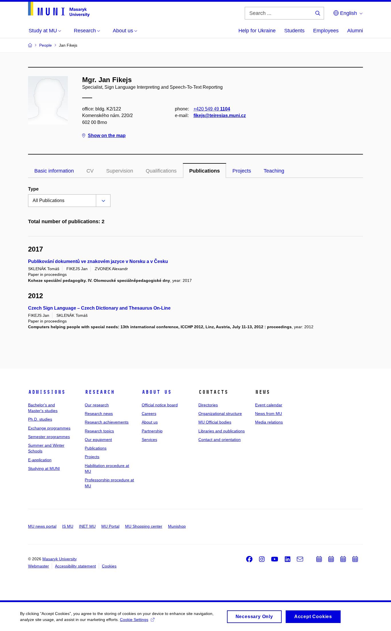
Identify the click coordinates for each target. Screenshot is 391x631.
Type (33, 189)
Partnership (152, 431)
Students (294, 30)
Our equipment (98, 439)
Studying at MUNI (44, 468)
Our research (97, 405)
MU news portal (42, 526)
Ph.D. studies (40, 419)
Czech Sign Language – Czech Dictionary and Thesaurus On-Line (99, 308)
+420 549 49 (211, 108)
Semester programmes (49, 436)
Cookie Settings (134, 619)
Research (99, 392)
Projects (241, 171)
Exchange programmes (49, 428)
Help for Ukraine (257, 30)
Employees (326, 30)
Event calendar (268, 405)
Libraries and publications (221, 431)
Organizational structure (220, 413)
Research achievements (107, 422)
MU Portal (110, 526)
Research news (99, 413)
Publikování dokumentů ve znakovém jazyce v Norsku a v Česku (98, 261)
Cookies (109, 566)
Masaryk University (59, 559)
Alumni (355, 30)
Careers (149, 413)
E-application (40, 460)
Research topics (99, 431)
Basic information (54, 171)
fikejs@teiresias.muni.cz (219, 115)
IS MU (67, 526)
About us (156, 392)
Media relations (269, 422)
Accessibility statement (75, 566)
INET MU (87, 526)
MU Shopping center (143, 526)
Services (149, 439)
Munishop (177, 526)
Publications (204, 171)
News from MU (268, 413)
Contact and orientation (219, 439)
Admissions (46, 392)
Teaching (274, 171)
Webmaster (38, 566)
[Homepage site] (59, 9)
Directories (208, 405)
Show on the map (107, 135)
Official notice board (160, 405)
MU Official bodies (214, 422)
